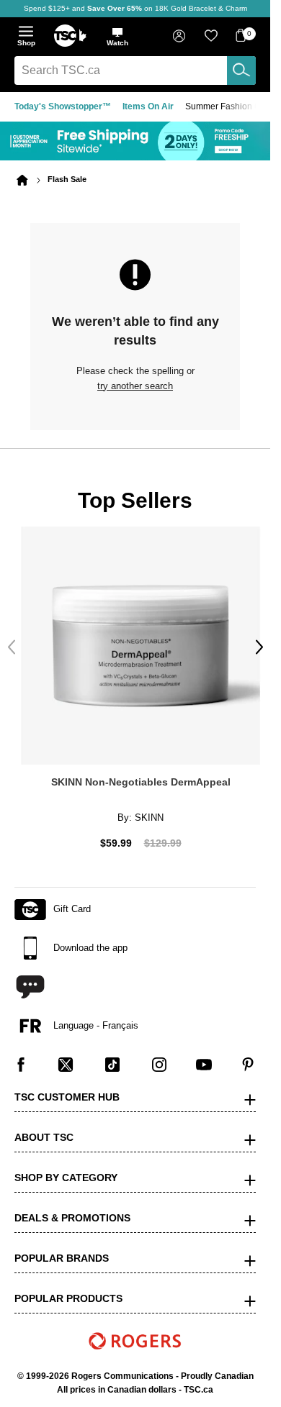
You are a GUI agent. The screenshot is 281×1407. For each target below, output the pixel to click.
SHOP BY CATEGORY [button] (65, 1167)
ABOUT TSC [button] (43, 1127)
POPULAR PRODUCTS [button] (68, 1288)
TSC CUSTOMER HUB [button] (67, 1087)
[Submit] (241, 70)
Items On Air (148, 106)
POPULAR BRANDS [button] (61, 1248)
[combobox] (135, 70)
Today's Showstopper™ (62, 106)
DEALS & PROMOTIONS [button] (72, 1208)
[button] (117, 36)
